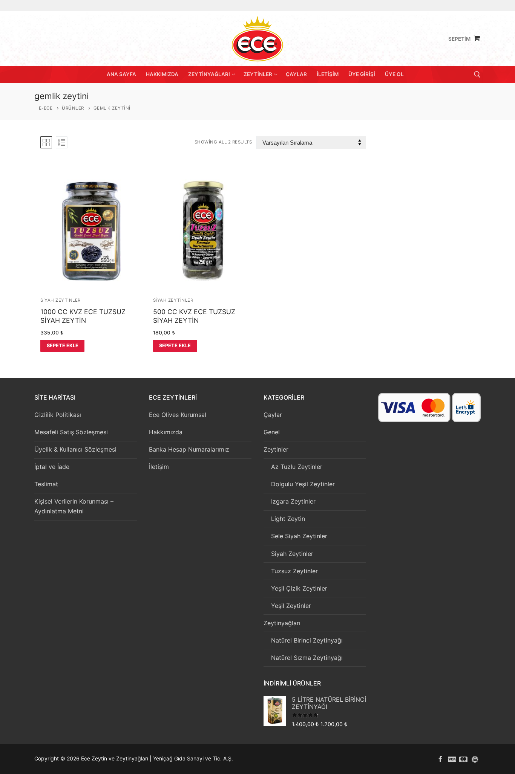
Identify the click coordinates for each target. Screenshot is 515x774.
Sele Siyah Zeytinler (299, 536)
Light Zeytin (288, 518)
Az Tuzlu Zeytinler (296, 466)
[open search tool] (477, 74)
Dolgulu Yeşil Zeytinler (303, 484)
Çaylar (273, 414)
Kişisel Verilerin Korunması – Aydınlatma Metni (73, 506)
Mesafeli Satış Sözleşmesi (71, 432)
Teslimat (46, 484)
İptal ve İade (51, 466)
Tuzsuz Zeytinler (294, 571)
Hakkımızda (165, 432)
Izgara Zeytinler (293, 501)
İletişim (159, 466)
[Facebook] (440, 759)
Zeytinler (276, 449)
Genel (272, 432)
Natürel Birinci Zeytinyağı (307, 640)
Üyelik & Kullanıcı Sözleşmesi (75, 449)
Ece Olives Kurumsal (177, 414)
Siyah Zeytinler (60, 300)
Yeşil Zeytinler (291, 605)
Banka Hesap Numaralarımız (189, 449)
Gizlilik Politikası (57, 414)
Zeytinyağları (282, 623)
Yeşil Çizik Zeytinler (299, 588)
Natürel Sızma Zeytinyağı (307, 657)
